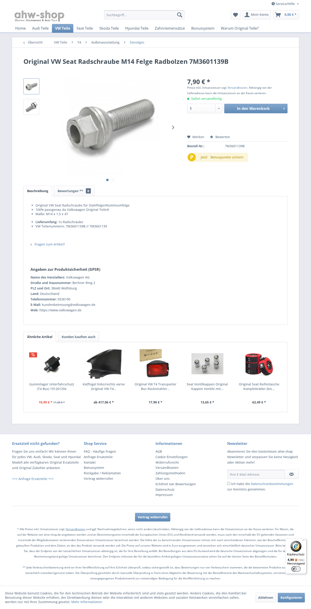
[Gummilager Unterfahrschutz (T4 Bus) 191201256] (51, 364)
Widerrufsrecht (167, 462)
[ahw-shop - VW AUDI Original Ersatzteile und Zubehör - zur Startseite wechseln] (39, 16)
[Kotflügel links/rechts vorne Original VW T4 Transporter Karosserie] (103, 364)
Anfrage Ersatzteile (98, 457)
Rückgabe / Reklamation (102, 473)
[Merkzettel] (235, 14)
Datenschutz (165, 489)
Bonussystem (94, 467)
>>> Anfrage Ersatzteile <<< (33, 479)
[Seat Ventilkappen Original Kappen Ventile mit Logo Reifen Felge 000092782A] (207, 364)
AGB (159, 451)
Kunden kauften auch (78, 337)
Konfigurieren (291, 597)
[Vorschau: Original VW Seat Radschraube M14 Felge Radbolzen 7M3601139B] (31, 86)
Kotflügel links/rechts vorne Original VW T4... (104, 386)
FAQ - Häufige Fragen (100, 451)
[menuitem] (144, 14)
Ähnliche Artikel (39, 337)
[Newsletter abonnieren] (291, 474)
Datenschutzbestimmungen (272, 484)
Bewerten (222, 137)
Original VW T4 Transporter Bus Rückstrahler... (155, 386)
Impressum (164, 495)
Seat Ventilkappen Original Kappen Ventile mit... (207, 386)
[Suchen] (179, 14)
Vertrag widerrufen (98, 478)
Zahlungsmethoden (170, 473)
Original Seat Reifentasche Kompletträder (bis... (259, 386)
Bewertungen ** (73, 191)
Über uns (163, 478)
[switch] (296, 569)
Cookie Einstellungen (172, 457)
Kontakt (90, 462)
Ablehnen (265, 597)
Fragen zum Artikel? (49, 244)
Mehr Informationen (86, 602)
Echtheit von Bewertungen (176, 484)
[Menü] (303, 541)
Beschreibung (37, 191)
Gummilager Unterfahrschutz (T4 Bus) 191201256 (51, 386)
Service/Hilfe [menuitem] (285, 4)
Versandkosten (237, 88)
